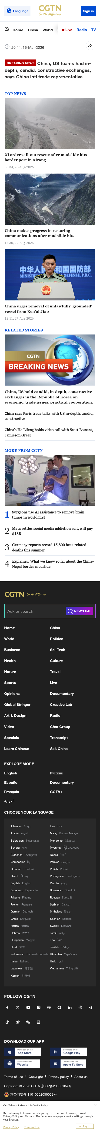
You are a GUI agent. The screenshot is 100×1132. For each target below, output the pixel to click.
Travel (55, 671)
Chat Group (60, 726)
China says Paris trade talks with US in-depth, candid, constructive (49, 416)
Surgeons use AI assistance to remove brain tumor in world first (48, 514)
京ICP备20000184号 (56, 1086)
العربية (9, 800)
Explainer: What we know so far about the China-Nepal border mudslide (53, 563)
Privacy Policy (11, 1127)
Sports (10, 682)
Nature (10, 671)
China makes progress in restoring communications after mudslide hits (39, 233)
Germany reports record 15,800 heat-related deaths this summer (49, 547)
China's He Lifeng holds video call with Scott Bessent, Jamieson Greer (49, 432)
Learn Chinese (16, 748)
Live (68, 29)
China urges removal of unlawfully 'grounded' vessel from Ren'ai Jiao (48, 308)
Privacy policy (58, 1077)
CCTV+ (56, 791)
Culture (56, 660)
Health (10, 660)
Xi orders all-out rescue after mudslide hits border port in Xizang (46, 157)
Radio (82, 29)
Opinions (12, 693)
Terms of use (13, 1077)
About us (80, 1077)
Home (18, 30)
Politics (56, 638)
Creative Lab (61, 704)
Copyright (36, 1077)
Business (12, 649)
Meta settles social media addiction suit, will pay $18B (52, 531)
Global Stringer (17, 704)
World (48, 30)
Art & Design (15, 715)
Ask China (59, 748)
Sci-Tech (57, 649)
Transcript (59, 737)
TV (93, 29)
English (10, 773)
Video (9, 726)
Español (11, 782)
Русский (56, 773)
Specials (11, 737)
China (33, 30)
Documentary (62, 693)
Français (11, 791)
